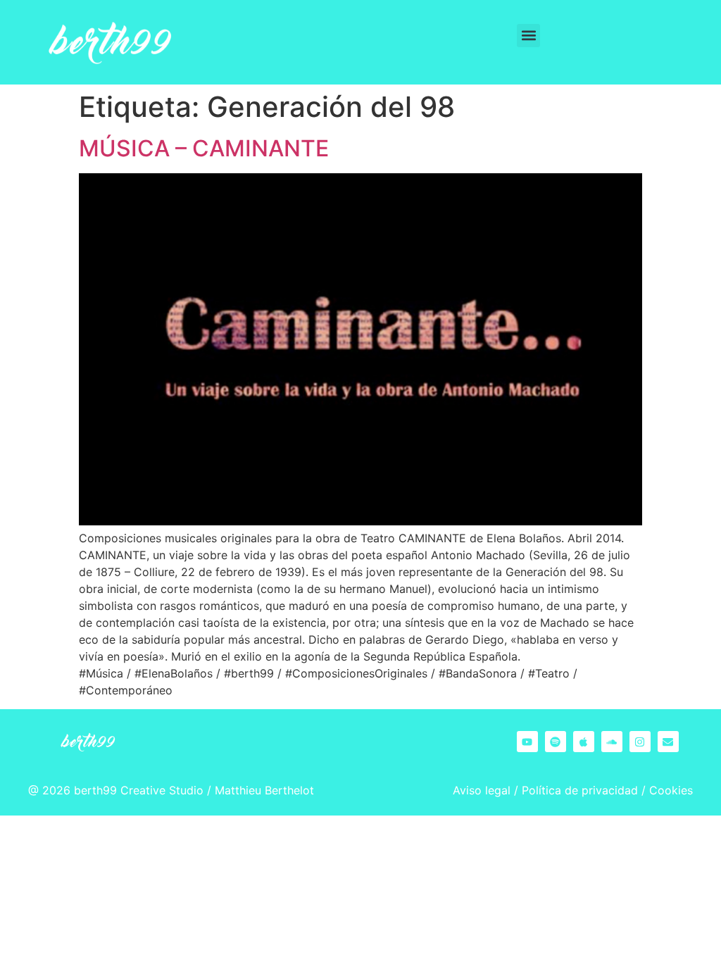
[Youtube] (527, 741)
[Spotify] (555, 741)
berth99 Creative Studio (138, 790)
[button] (528, 35)
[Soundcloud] (611, 741)
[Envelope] (668, 741)
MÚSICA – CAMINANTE (204, 148)
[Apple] (583, 741)
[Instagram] (640, 741)
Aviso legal (481, 790)
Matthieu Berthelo (262, 790)
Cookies (671, 790)
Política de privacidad (580, 790)
